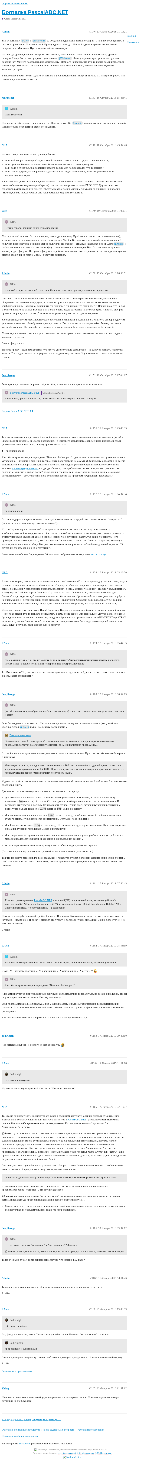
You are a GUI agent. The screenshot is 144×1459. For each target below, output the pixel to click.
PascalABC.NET (43, 900)
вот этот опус (99, 554)
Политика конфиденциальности (20, 1436)
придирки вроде (14, 450)
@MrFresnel (39, 40)
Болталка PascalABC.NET (35, 12)
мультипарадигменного (25, 468)
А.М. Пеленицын (103, 1453)
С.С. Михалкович (85, 1453)
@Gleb (25, 40)
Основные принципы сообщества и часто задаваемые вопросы (38, 1429)
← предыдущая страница (16, 1419)
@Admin (77, 123)
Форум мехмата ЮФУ (15, 3)
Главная (131, 35)
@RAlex (24, 727)
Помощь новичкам (20, 735)
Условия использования (90, 1429)
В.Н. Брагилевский (67, 1453)
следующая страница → (46, 1419)
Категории (133, 42)
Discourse (24, 1443)
